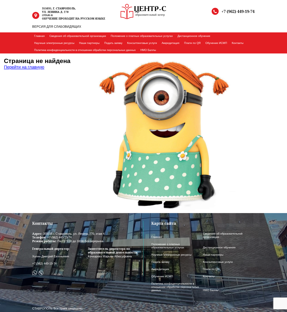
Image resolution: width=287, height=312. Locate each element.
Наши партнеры (89, 42)
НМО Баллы (148, 50)
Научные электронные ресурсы (54, 42)
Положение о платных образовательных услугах (142, 35)
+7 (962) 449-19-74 (238, 11)
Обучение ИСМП (216, 42)
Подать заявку (113, 42)
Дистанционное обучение (193, 35)
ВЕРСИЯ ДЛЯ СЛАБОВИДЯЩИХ (56, 26)
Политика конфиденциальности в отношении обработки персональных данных (85, 50)
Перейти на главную (24, 67)
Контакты (237, 42)
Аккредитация (170, 42)
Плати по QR (192, 42)
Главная (39, 35)
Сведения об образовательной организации (77, 35)
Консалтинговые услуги (142, 42)
